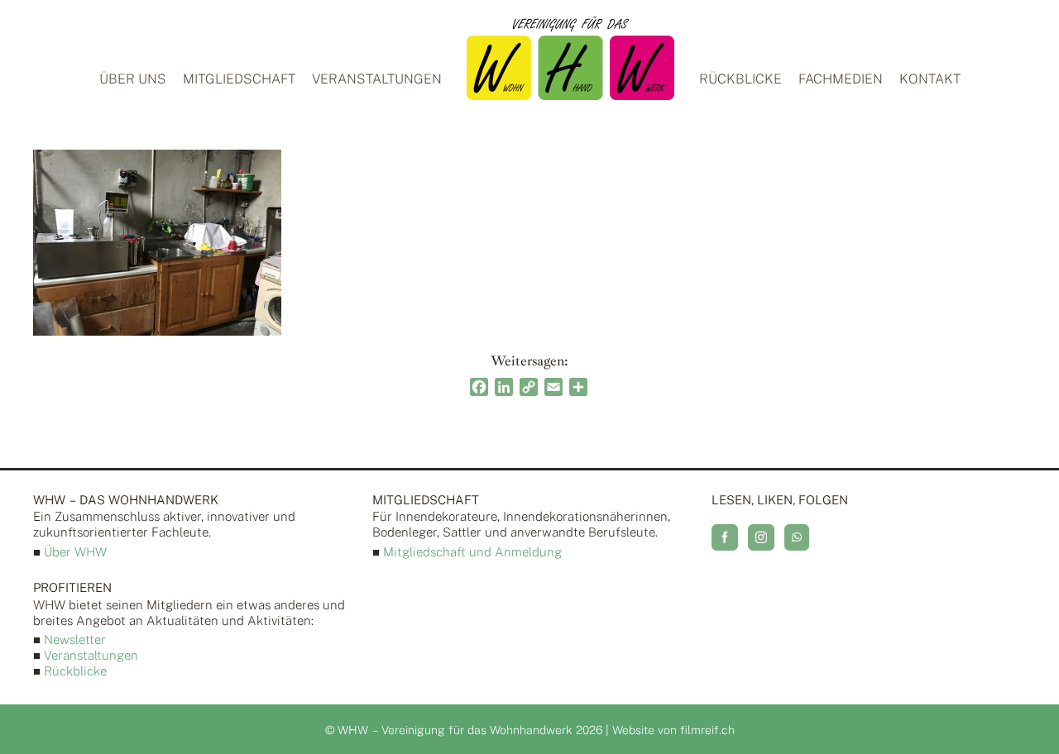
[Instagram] (761, 537)
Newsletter (75, 639)
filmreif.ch (707, 730)
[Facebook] (725, 537)
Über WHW (75, 552)
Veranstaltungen (91, 655)
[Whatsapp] (796, 537)
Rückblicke (75, 671)
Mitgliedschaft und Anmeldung (472, 552)
